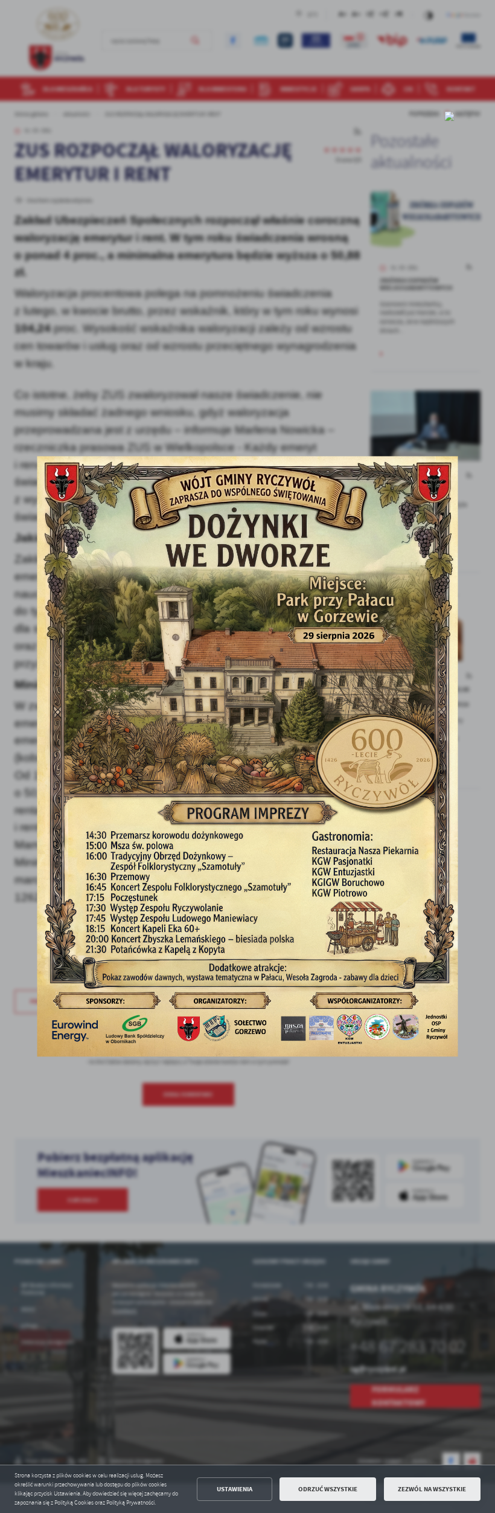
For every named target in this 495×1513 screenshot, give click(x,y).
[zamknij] (450, 116)
